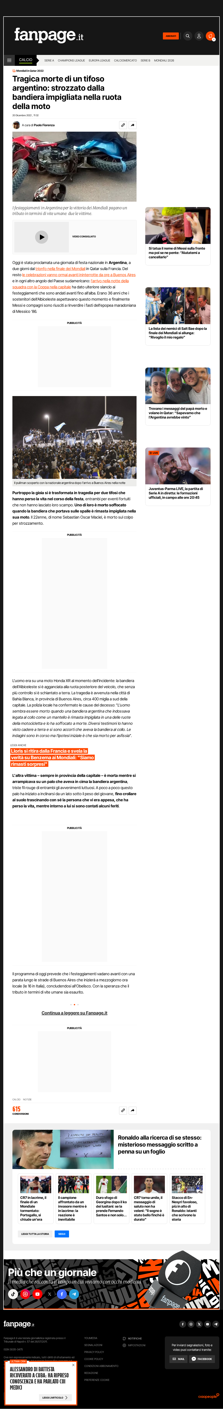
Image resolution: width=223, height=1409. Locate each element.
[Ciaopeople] (208, 1397)
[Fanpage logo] (43, 36)
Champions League (71, 60)
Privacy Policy (94, 1352)
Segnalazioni (93, 1345)
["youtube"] (37, 1294)
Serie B (145, 60)
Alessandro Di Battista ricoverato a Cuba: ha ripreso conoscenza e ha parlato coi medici (39, 1378)
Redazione (91, 1373)
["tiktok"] (13, 1294)
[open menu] (9, 60)
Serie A (49, 60)
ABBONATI (171, 36)
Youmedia (90, 1338)
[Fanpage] (19, 1324)
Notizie (27, 1099)
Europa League (99, 60)
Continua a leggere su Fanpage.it (74, 1013)
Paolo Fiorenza (44, 125)
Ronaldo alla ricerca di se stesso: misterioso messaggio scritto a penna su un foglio (160, 1144)
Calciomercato (125, 60)
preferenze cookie (97, 1380)
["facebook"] (62, 1294)
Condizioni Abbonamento (101, 1366)
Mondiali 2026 (164, 60)
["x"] (50, 1294)
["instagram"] (25, 1294)
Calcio (25, 60)
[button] (133, 125)
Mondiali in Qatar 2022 (30, 70)
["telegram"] (74, 1294)
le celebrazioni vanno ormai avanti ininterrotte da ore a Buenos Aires (79, 274)
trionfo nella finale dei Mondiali (60, 268)
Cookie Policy (93, 1359)
